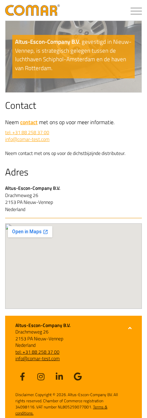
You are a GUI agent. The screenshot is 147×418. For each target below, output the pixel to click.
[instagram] (41, 376)
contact (29, 122)
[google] (77, 376)
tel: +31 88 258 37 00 (27, 132)
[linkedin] (59, 376)
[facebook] (22, 376)
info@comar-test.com (27, 139)
